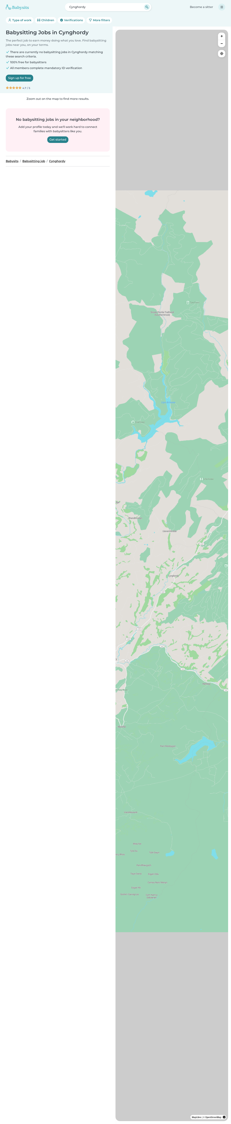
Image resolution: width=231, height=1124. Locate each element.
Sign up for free (19, 78)
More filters (101, 20)
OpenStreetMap (213, 1117)
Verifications (73, 20)
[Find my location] (221, 53)
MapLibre (196, 1117)
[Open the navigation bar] (221, 7)
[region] (172, 575)
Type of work (21, 20)
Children (47, 20)
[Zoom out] (221, 43)
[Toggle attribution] (224, 1117)
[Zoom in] (221, 36)
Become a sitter (201, 7)
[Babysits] (17, 7)
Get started (57, 139)
